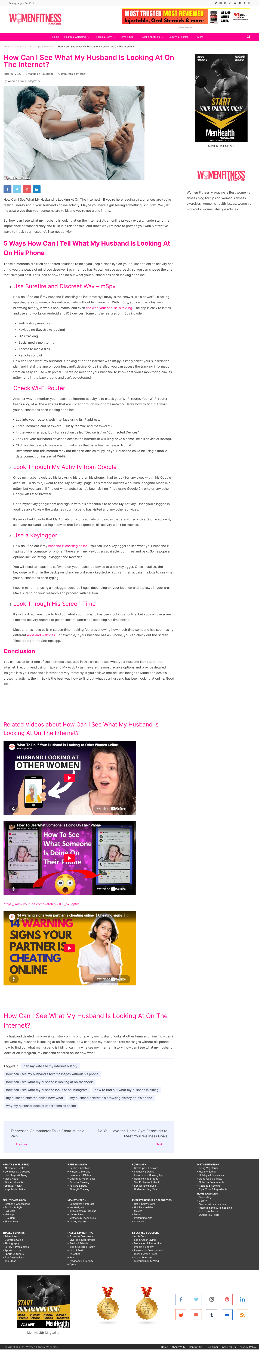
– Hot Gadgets (75, 1207)
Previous (21, 1144)
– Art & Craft (139, 1236)
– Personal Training (78, 1182)
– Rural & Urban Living (145, 1253)
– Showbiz (138, 1221)
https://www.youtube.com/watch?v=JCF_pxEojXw (41, 904)
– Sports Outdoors (13, 1253)
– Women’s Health (13, 1182)
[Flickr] (249, 3)
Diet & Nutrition (151, 36)
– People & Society (143, 1246)
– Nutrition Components (210, 1182)
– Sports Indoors (12, 1250)
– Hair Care (9, 1210)
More (200, 36)
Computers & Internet (72, 73)
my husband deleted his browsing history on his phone (111, 1098)
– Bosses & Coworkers (80, 1236)
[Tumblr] (244, 3)
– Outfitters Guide (13, 1239)
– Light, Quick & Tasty (209, 1178)
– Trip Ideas (9, 1260)
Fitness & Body (103, 36)
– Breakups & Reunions (145, 1167)
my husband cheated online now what (34, 1098)
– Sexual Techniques (144, 1185)
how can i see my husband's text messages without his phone (52, 1074)
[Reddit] (235, 3)
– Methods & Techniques (81, 1217)
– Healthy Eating (206, 1171)
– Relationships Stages (145, 1178)
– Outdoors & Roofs (208, 1214)
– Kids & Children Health (81, 1246)
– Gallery (202, 1200)
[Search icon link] (247, 37)
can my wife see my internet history (50, 1066)
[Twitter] (216, 3)
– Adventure (10, 1236)
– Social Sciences (142, 1257)
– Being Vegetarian (207, 1167)
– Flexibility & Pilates (79, 1175)
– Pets (71, 1257)
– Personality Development (147, 1250)
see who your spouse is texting (109, 308)
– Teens (71, 1264)
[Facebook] (211, 3)
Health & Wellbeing (75, 36)
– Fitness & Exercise (78, 1171)
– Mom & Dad (75, 1250)
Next (159, 1144)
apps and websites (41, 635)
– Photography (11, 1243)
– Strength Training (78, 1189)
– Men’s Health (11, 1178)
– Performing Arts (142, 1217)
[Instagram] (221, 3)
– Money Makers (76, 1221)
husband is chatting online (68, 546)
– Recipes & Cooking (209, 1185)
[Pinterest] (225, 3)
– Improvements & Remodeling (214, 1207)
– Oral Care (9, 1217)
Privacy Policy (247, 1346)
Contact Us (195, 1346)
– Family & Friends (77, 1243)
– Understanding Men (144, 1189)
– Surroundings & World (145, 1260)
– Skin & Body (10, 1221)
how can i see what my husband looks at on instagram (47, 1090)
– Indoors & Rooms (207, 1211)
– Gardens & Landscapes (211, 1204)
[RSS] (242, 1314)
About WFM (178, 1346)
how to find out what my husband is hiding (127, 1090)
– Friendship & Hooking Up (147, 1175)
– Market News (76, 1214)
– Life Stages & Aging (15, 1175)
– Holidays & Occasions (210, 1175)
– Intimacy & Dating (143, 1171)
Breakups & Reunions (40, 73)
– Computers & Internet (80, 1203)
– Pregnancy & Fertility (80, 1260)
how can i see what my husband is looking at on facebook (49, 1082)
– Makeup (8, 1214)
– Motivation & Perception (147, 1243)
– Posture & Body (77, 1185)
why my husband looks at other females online (41, 1106)
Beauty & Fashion (179, 36)
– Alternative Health (14, 1167)
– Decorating (204, 1197)
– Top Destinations (13, 1257)
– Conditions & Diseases (16, 1171)
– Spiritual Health (12, 1185)
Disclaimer (212, 1346)
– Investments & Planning (81, 1210)
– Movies (137, 1210)
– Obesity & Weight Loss (81, 1178)
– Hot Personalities (142, 1207)
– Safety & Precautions (16, 1246)
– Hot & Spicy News (143, 1203)
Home (55, 36)
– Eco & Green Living (144, 1239)
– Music (136, 1214)
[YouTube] (240, 3)
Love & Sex (127, 36)
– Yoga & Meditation (14, 1189)
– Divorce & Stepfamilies (81, 1239)
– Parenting (74, 1253)
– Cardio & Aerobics (78, 1167)
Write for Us (229, 1346)
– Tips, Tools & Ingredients (212, 1189)
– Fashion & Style (12, 1207)
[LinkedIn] (230, 3)
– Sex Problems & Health (146, 1182)
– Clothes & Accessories (16, 1203)
